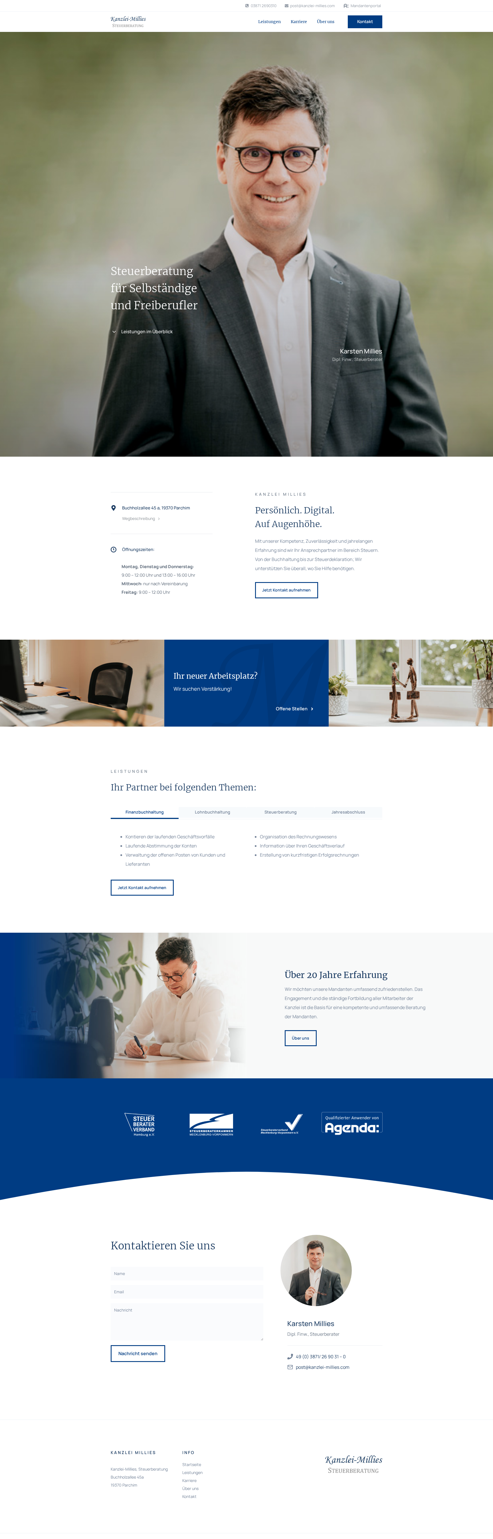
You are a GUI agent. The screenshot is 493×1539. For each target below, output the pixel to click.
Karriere (299, 21)
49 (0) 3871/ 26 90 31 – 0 (321, 1356)
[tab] (145, 813)
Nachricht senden (137, 1353)
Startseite (191, 1464)
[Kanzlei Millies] (128, 21)
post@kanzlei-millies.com (322, 1367)
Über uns (325, 21)
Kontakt (365, 22)
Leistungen (269, 21)
